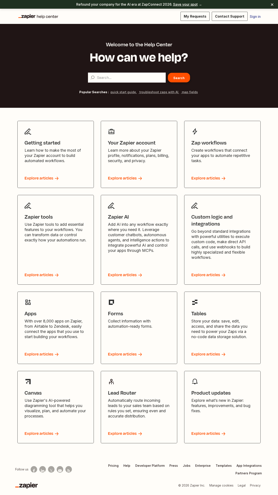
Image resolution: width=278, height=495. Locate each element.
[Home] (38, 16)
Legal (242, 485)
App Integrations (249, 465)
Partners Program (248, 473)
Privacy (255, 485)
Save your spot (185, 4)
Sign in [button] (255, 16)
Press (173, 465)
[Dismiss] (272, 4)
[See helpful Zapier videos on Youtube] (60, 469)
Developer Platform (150, 465)
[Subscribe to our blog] (68, 469)
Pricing (113, 465)
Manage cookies (221, 485)
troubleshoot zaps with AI (158, 92)
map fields (189, 92)
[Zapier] (26, 485)
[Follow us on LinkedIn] (42, 469)
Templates (224, 465)
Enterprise (203, 465)
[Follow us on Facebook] (34, 469)
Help (126, 465)
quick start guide (123, 92)
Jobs (186, 465)
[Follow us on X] (51, 469)
